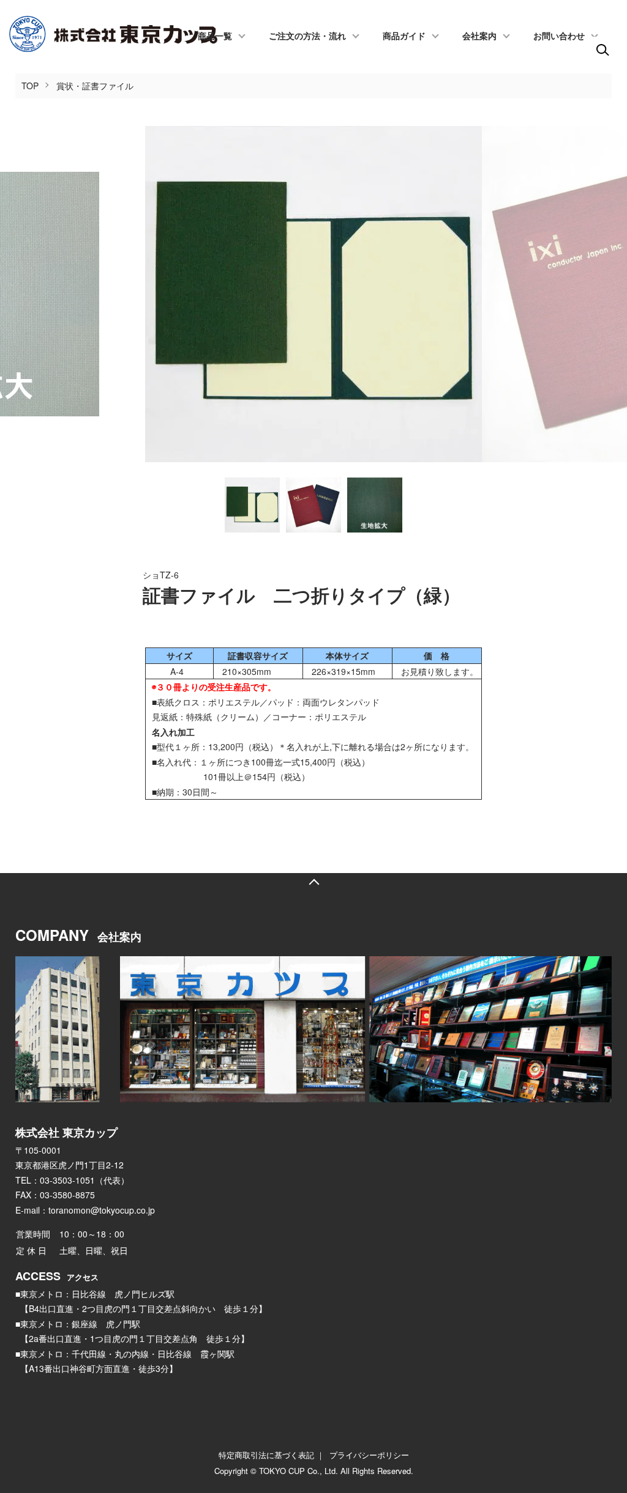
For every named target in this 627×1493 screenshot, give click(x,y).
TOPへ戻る (313, 882)
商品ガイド (404, 37)
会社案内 (479, 37)
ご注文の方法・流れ (307, 37)
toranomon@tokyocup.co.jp (101, 1210)
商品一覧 (215, 37)
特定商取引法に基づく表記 (266, 1455)
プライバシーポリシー (369, 1455)
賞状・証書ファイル (94, 85)
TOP (30, 85)
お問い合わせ (559, 37)
